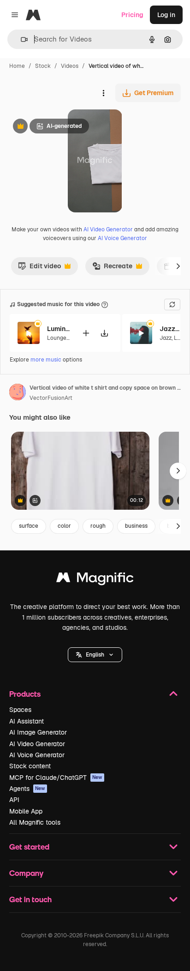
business (136, 526)
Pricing (132, 15)
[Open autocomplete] (20, 39)
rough (98, 526)
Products (25, 694)
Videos (69, 66)
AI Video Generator (108, 229)
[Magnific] (95, 580)
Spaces (20, 710)
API (14, 800)
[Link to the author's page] (17, 393)
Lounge (56, 338)
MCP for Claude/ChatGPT (55, 777)
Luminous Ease (58, 329)
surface (28, 526)
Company (26, 873)
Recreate (112, 268)
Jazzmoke (171, 329)
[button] (95, 654)
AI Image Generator (38, 732)
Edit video (39, 268)
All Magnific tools (34, 822)
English (95, 654)
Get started (29, 846)
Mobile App (25, 811)
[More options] (103, 93)
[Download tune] (104, 333)
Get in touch (30, 899)
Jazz (166, 338)
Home (17, 66)
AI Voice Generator (122, 238)
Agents (27, 788)
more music (45, 359)
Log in (166, 15)
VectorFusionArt (51, 398)
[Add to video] (85, 333)
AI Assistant (26, 721)
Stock (43, 66)
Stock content (30, 766)
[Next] (178, 266)
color (64, 526)
